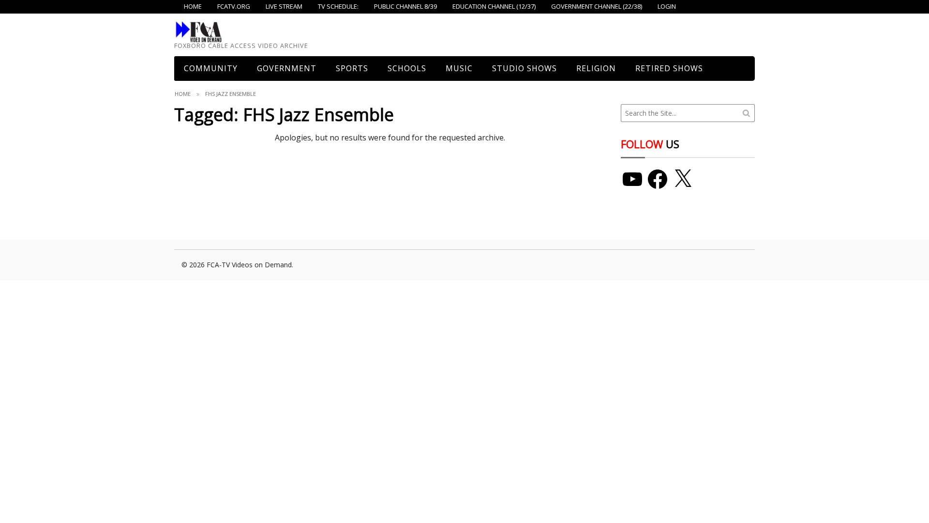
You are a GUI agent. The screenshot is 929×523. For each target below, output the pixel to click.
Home (183, 93)
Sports (352, 68)
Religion (596, 68)
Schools (407, 68)
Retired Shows (669, 68)
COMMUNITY (211, 68)
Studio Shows (524, 68)
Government (286, 68)
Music (459, 68)
